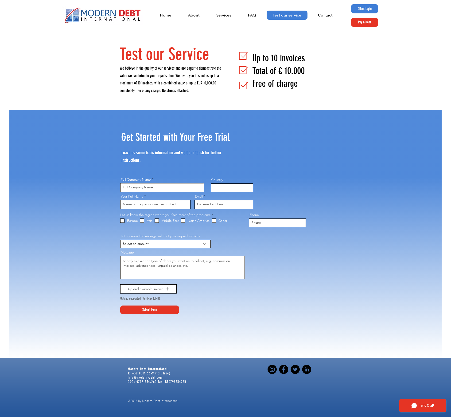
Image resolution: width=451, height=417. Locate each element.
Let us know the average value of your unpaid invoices (160, 236)
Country (217, 179)
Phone (254, 214)
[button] (194, 15)
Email (199, 196)
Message (127, 252)
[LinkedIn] (306, 369)
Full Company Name (136, 179)
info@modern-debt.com (145, 377)
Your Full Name (132, 196)
